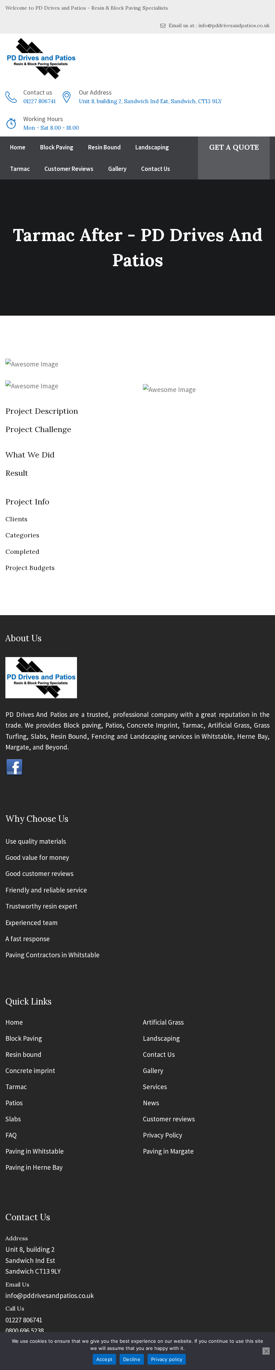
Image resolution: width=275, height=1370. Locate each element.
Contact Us (155, 169)
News (151, 1103)
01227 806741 (39, 101)
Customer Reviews (68, 169)
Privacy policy (167, 1359)
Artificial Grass (163, 1022)
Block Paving (56, 147)
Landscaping (152, 147)
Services (155, 1087)
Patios (14, 1103)
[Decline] (266, 1351)
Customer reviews (169, 1119)
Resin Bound (104, 147)
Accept (104, 1359)
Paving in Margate (168, 1151)
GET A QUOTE (234, 147)
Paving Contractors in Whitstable (52, 954)
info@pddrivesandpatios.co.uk (49, 1295)
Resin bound (23, 1055)
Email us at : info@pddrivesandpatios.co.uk (218, 25)
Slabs (13, 1119)
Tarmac (20, 169)
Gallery (117, 169)
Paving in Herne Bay (34, 1168)
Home (17, 147)
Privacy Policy (162, 1135)
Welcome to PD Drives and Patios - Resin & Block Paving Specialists (86, 8)
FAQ (11, 1135)
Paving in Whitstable (34, 1151)
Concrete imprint (30, 1071)
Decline (131, 1359)
